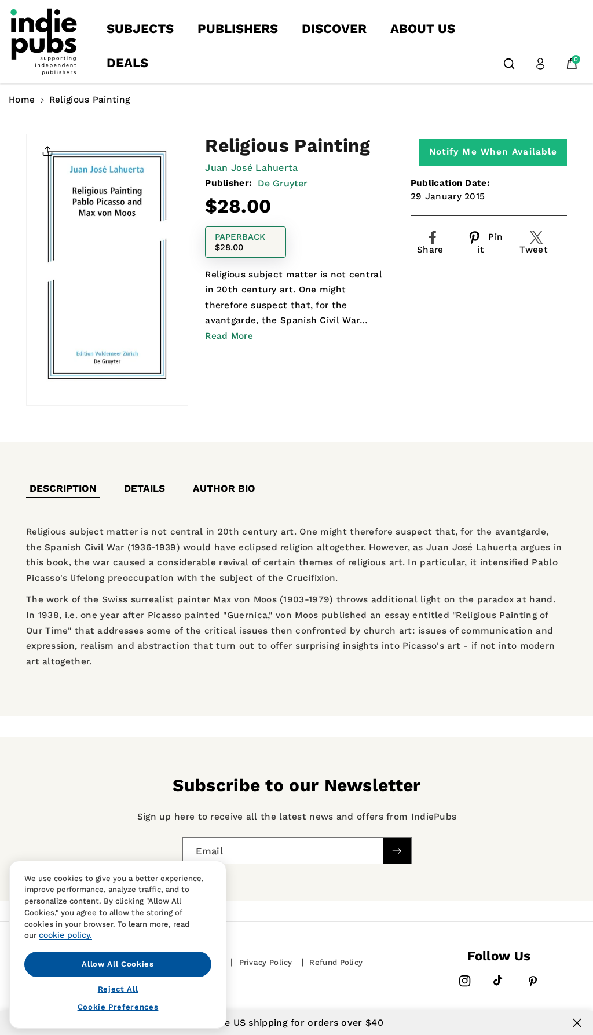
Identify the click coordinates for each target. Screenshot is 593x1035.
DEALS (127, 63)
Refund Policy (336, 962)
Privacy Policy (265, 962)
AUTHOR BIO (224, 488)
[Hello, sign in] (540, 63)
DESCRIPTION (63, 488)
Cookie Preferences (118, 1007)
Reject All (118, 989)
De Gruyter (283, 183)
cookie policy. (65, 934)
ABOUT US (422, 28)
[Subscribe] (397, 850)
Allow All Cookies (117, 964)
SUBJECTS (140, 28)
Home (22, 99)
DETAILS (144, 488)
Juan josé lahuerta (251, 167)
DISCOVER (334, 28)
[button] (509, 63)
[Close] (577, 1023)
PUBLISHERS (237, 28)
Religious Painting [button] (89, 99)
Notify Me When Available (493, 152)
